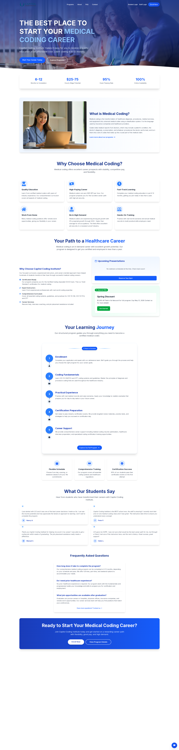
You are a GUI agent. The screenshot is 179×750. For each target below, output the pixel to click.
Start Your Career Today (32, 60)
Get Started (103, 308)
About (79, 4)
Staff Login (143, 4)
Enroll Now (154, 4)
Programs (70, 4)
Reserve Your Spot (125, 278)
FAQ (86, 4)
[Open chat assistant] (174, 745)
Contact (95, 4)
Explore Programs (57, 60)
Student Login (133, 4)
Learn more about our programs (101, 137)
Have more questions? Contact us (88, 608)
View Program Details (98, 642)
